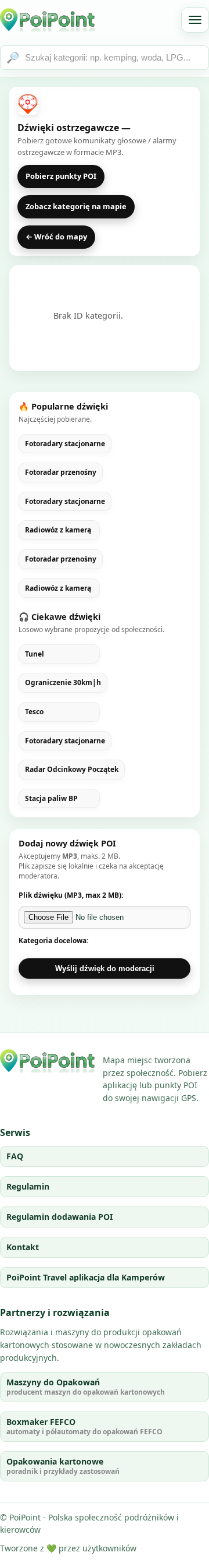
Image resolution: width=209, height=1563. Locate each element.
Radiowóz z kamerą (58, 530)
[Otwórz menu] (195, 20)
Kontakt (22, 1246)
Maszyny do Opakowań (85, 1387)
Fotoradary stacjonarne (65, 444)
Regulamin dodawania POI (59, 1216)
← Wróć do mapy (56, 236)
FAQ (14, 1156)
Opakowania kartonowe (63, 1466)
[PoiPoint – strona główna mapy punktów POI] (48, 19)
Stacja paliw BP (51, 798)
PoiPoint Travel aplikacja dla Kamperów (85, 1277)
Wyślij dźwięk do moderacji (104, 968)
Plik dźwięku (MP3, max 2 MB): (71, 895)
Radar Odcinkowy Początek (71, 769)
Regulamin (27, 1186)
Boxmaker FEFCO (84, 1426)
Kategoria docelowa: (53, 940)
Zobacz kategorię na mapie (76, 206)
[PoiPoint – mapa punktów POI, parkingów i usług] (48, 1060)
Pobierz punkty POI (61, 176)
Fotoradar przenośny (60, 472)
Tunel (34, 654)
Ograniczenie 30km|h (63, 682)
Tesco (34, 712)
